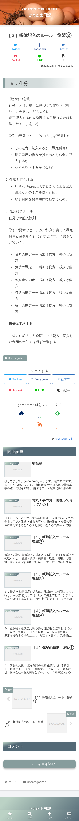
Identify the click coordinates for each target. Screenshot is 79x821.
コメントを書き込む (39, 764)
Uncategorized (16, 358)
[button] (70, 528)
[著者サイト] (21, 413)
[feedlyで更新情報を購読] (57, 413)
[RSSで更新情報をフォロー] (39, 424)
